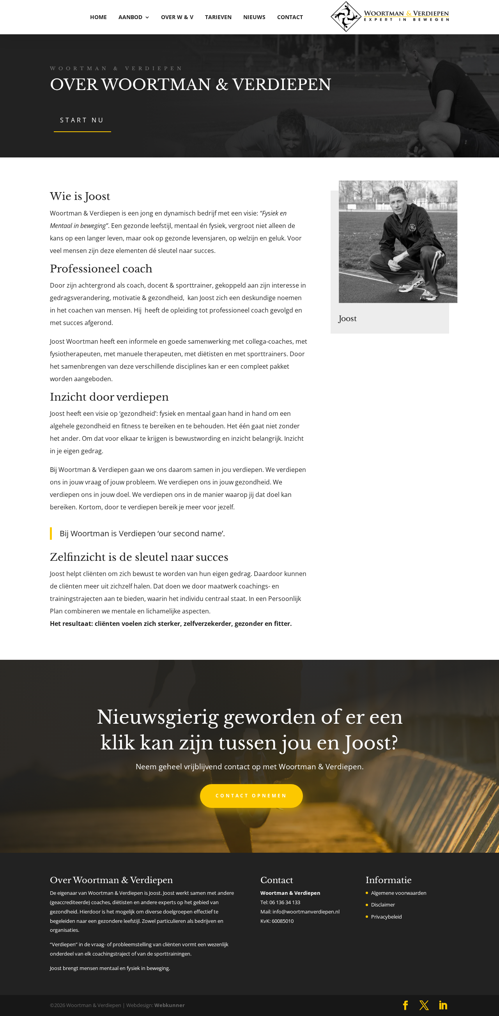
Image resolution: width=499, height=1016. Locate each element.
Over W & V (177, 17)
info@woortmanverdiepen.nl (306, 911)
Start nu (82, 120)
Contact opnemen (251, 795)
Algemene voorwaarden (398, 892)
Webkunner (169, 1005)
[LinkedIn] (443, 1006)
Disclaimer (383, 904)
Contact (290, 17)
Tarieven (218, 17)
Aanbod (130, 17)
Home (98, 17)
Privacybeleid (386, 916)
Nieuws (254, 17)
